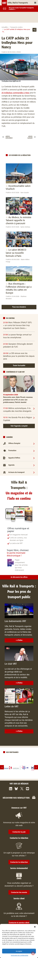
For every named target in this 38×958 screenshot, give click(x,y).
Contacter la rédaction (19, 862)
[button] (35, 927)
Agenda (11, 465)
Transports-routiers (16, 27)
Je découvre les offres (19, 577)
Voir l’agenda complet (19, 426)
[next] (36, 767)
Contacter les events (19, 892)
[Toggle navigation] (35, 3)
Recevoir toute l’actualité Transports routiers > (21, 8)
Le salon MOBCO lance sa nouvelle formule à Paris (16, 253)
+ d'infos (19, 640)
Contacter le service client (19, 923)
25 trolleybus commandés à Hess (15, 93)
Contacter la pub (19, 832)
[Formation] (34, 450)
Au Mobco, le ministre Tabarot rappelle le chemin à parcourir (18, 220)
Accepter (19, 951)
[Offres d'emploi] (34, 443)
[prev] (2, 767)
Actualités (5, 27)
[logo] (19, 767)
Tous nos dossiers (19, 307)
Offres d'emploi (14, 443)
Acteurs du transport (16, 472)
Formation (12, 451)
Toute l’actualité (19, 365)
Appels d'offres (14, 458)
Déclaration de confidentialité (19, 955)
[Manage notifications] (33, 953)
